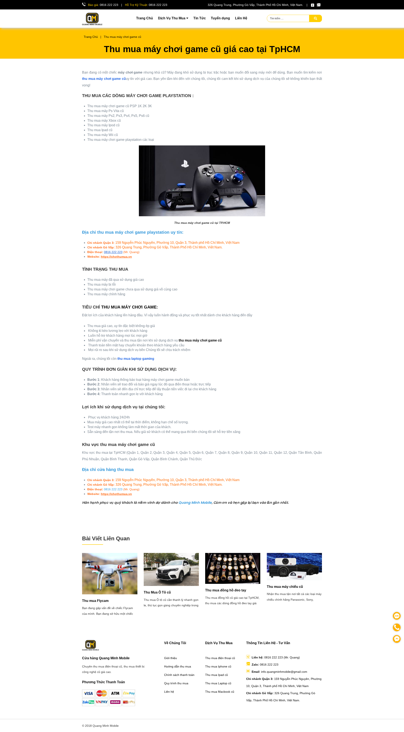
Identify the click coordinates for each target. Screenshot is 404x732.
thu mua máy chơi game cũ (104, 78)
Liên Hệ (241, 18)
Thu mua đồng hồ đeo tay (225, 590)
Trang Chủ (144, 18)
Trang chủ (90, 36)
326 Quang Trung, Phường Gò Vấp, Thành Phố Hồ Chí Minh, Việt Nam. (255, 5)
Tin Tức (199, 18)
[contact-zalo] (397, 616)
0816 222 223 (109, 5)
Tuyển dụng (220, 18)
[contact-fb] (397, 639)
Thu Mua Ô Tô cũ (157, 592)
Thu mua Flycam (95, 601)
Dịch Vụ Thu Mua (172, 18)
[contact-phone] (397, 627)
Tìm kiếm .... (276, 18)
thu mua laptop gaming (135, 358)
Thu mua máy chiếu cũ (285, 586)
